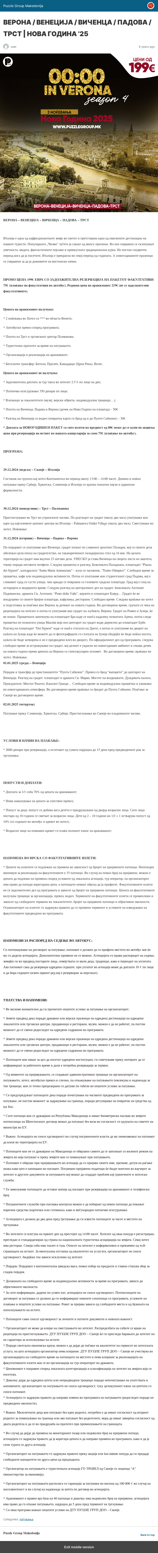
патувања (26, 1519)
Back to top (148, 1534)
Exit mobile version (79, 1547)
